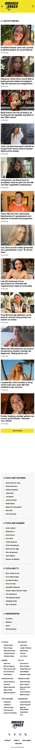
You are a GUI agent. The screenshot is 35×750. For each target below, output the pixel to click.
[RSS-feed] (25, 734)
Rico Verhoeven (12, 552)
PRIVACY (17, 740)
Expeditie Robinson (13, 587)
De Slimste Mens (12, 580)
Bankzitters (10, 531)
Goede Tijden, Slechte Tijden (16, 591)
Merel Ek (9, 510)
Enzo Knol (9, 538)
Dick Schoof (10, 535)
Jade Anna (10, 493)
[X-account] (9, 734)
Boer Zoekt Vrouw (12, 573)
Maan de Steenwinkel (13, 507)
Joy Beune (10, 497)
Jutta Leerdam (11, 500)
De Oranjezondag (12, 577)
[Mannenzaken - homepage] (11, 6)
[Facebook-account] (15, 734)
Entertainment (11, 629)
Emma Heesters (12, 486)
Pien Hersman (11, 514)
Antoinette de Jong (13, 483)
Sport (8, 626)
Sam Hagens (10, 556)
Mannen (9, 622)
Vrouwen (9, 619)
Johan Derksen (11, 542)
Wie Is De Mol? (11, 604)
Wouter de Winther (13, 559)
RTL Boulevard (11, 594)
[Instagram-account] (20, 734)
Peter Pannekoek (12, 545)
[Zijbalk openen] (2, 6)
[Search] (33, 6)
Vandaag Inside (11, 601)
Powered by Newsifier (17, 747)
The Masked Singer (13, 598)
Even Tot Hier (11, 584)
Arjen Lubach (10, 528)
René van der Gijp (12, 549)
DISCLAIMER (26, 740)
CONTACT (7, 740)
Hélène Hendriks (12, 490)
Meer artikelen (17, 431)
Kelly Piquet (10, 504)
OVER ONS (18, 743)
